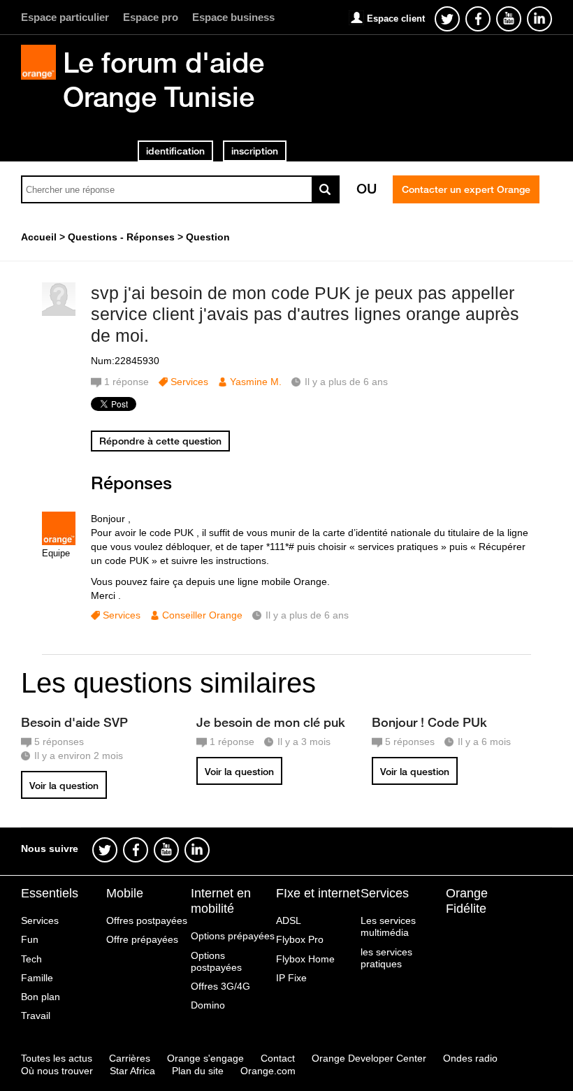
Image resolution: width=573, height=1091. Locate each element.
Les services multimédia (388, 926)
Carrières (129, 1058)
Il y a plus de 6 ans (307, 615)
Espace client (396, 18)
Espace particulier (65, 17)
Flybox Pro (300, 939)
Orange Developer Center (369, 1058)
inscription (254, 151)
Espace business (233, 17)
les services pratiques (386, 957)
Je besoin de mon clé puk (270, 722)
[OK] (326, 189)
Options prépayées (233, 935)
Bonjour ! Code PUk (429, 722)
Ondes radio (470, 1058)
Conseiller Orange (202, 615)
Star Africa (132, 1070)
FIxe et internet (318, 893)
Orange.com (268, 1070)
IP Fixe (291, 977)
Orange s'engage (205, 1058)
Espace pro (150, 17)
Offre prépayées (142, 939)
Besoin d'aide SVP (74, 722)
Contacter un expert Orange (466, 189)
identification (175, 151)
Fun (29, 939)
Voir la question (64, 785)
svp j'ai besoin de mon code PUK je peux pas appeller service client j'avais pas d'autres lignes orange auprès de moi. (305, 314)
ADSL (288, 920)
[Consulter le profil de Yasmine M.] (58, 313)
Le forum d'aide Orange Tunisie (163, 79)
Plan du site (198, 1070)
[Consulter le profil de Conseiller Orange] (58, 542)
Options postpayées (216, 961)
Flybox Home (305, 958)
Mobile (124, 893)
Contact (278, 1058)
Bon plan (40, 996)
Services (189, 381)
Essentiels (49, 893)
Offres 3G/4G (220, 986)
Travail (35, 1015)
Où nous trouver (57, 1070)
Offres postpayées (146, 920)
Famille (37, 977)
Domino (208, 1005)
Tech (31, 958)
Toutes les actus (56, 1058)
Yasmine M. (256, 381)
